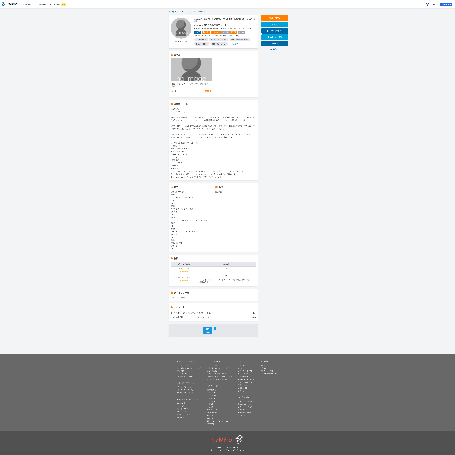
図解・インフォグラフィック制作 (218, 421)
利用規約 (263, 368)
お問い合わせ (242, 391)
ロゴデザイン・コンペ (184, 414)
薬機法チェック (212, 410)
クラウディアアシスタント (185, 387)
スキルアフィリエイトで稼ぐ (216, 374)
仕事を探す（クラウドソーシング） (218, 368)
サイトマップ (242, 415)
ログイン (434, 4)
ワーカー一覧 (191, 12)
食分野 (211, 407)
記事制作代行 (211, 390)
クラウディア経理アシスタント (186, 390)
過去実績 (274, 43)
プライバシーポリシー (268, 371)
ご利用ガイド (242, 365)
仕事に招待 (275, 18)
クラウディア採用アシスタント (217, 379)
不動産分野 (212, 395)
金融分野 (212, 398)
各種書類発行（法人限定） (185, 376)
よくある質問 (242, 388)
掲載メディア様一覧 (244, 412)
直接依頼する (275, 25)
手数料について (243, 385)
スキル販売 (180, 417)
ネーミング (180, 406)
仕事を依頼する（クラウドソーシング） (189, 368)
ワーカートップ (212, 365)
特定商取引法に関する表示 (269, 374)
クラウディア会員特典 (245, 401)
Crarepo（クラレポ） (245, 404)
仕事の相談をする (276, 31)
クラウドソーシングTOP (176, 12)
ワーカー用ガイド (244, 374)
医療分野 (212, 393)
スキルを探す (58, 4)
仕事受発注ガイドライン (246, 379)
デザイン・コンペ (182, 411)
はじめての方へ (243, 368)
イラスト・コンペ (182, 409)
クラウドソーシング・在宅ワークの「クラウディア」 (227, 450)
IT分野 (211, 404)
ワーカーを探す (42, 4)
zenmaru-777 (202, 12)
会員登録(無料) (446, 4)
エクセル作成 (181, 403)
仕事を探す (28, 4)
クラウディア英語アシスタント (186, 393)
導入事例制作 (211, 424)
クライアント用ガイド (245, 371)
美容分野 (212, 401)
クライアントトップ (183, 365)
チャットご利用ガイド (245, 382)
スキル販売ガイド (244, 376)
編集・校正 (210, 418)
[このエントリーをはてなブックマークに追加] (219, 328)
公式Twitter (241, 410)
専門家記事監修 (212, 412)
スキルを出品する (213, 371)
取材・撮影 (210, 415)
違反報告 (276, 49)
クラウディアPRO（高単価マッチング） (220, 376)
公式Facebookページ (245, 407)
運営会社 (263, 365)
